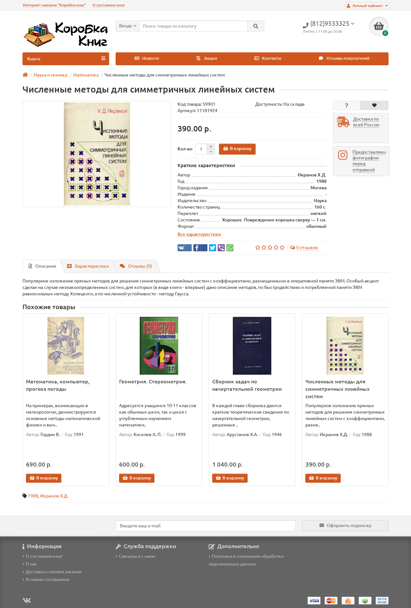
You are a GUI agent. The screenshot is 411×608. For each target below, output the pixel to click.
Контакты (271, 58)
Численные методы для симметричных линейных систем (337, 389)
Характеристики (92, 266)
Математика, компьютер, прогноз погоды (58, 385)
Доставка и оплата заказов (54, 571)
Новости (150, 58)
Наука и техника (50, 74)
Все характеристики (199, 234)
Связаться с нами (137, 556)
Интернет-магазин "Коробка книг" (54, 5)
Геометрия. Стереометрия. (153, 381)
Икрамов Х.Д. (54, 495)
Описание (45, 266)
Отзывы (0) (140, 266)
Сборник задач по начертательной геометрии (247, 385)
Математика (86, 74)
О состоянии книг (108, 5)
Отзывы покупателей (348, 58)
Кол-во (185, 148)
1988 (33, 495)
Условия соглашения (47, 579)
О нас (31, 564)
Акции (210, 58)
